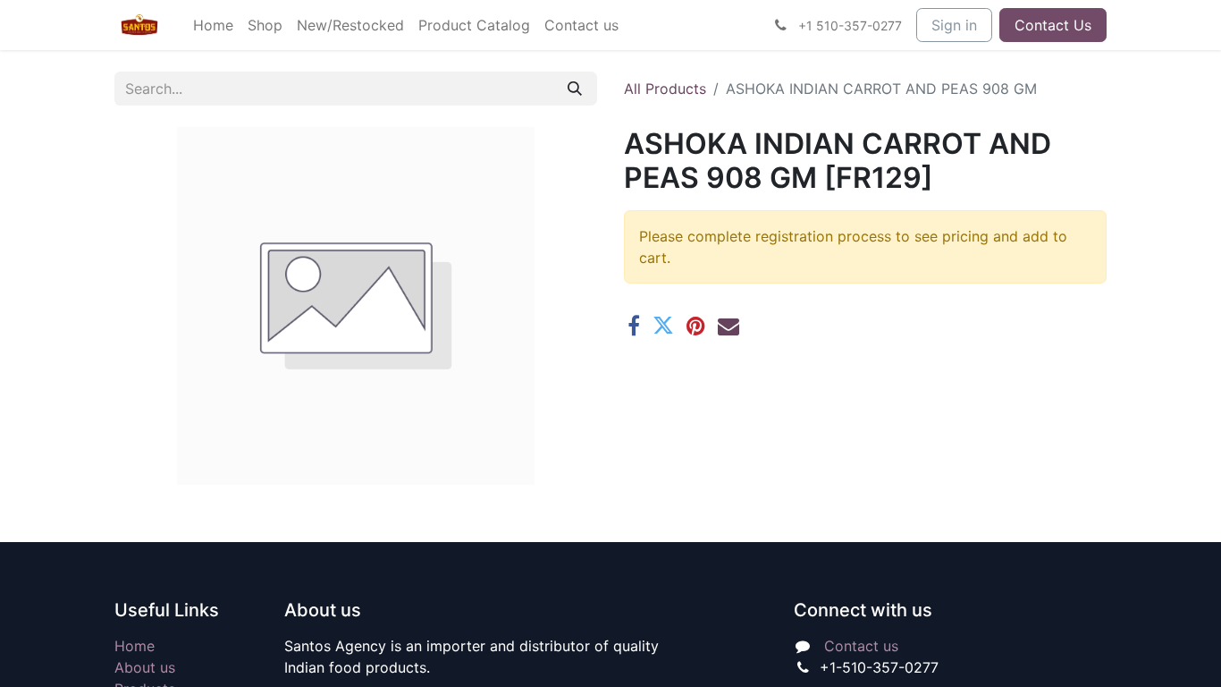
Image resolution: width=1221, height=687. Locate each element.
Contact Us (1053, 25)
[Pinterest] (695, 325)
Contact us (861, 646)
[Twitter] (663, 325)
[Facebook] (633, 325)
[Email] (728, 325)
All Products (665, 89)
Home (134, 646)
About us (144, 667)
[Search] (574, 89)
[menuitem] (213, 25)
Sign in (954, 25)
